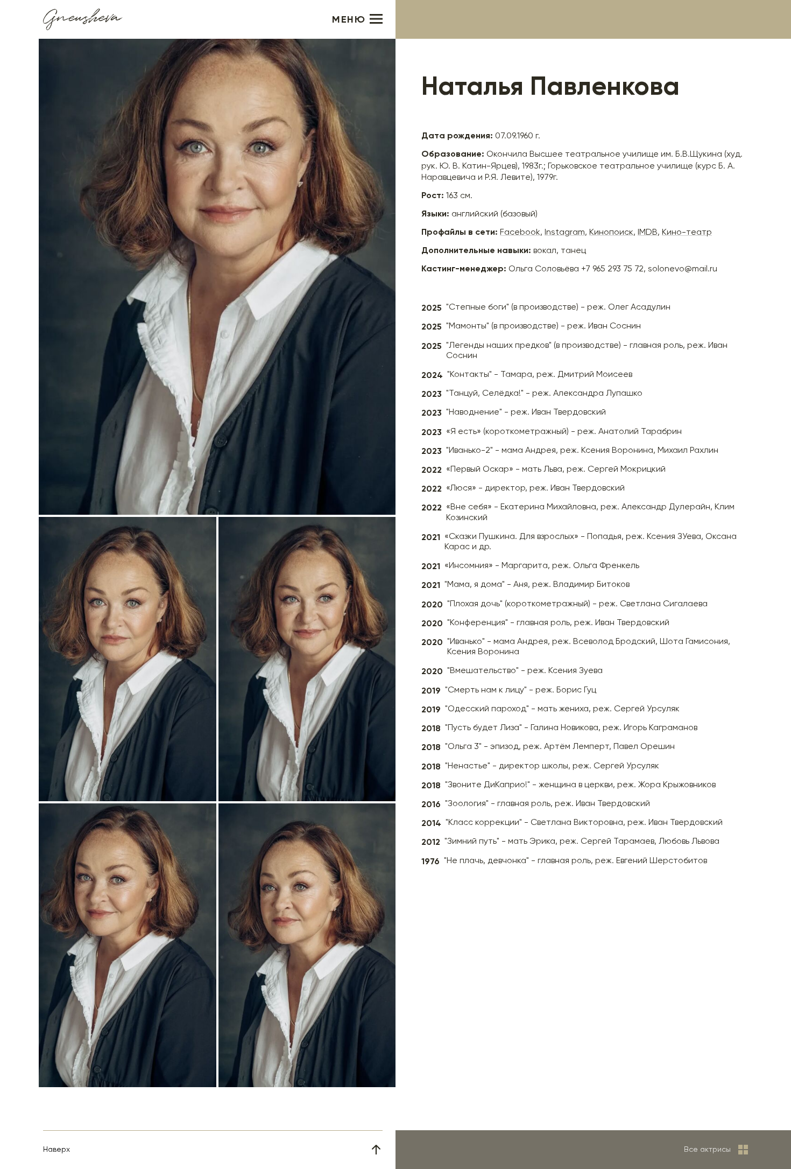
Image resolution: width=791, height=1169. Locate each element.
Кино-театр (687, 232)
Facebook (520, 232)
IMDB (648, 232)
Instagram (565, 232)
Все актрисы (707, 1149)
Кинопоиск (611, 232)
